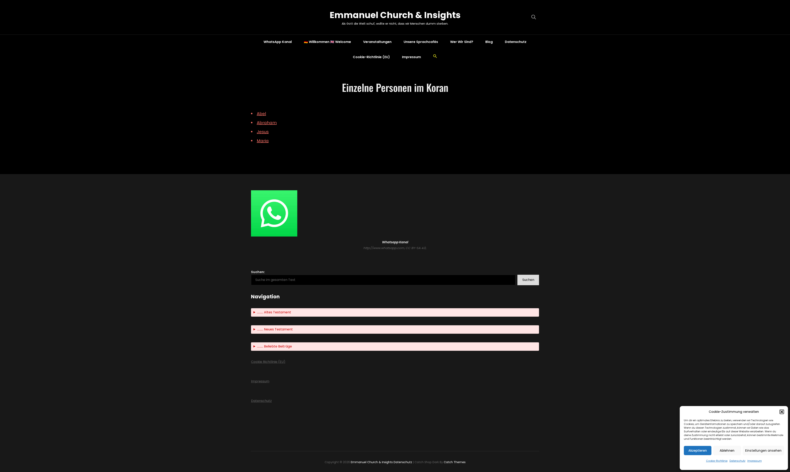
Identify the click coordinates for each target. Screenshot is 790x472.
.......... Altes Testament (274, 312)
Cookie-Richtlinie (716, 461)
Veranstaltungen (377, 41)
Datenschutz (737, 461)
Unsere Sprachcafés (421, 41)
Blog (489, 41)
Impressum (754, 461)
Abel (261, 114)
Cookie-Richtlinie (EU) (371, 57)
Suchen (528, 279)
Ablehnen (727, 450)
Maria (263, 141)
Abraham (267, 123)
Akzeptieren (697, 450)
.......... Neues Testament (275, 329)
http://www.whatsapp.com (384, 248)
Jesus (263, 132)
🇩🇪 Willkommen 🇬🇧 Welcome (327, 41)
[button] (782, 412)
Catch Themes (455, 462)
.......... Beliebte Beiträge (274, 346)
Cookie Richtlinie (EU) (268, 361)
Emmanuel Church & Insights (395, 15)
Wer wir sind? (461, 41)
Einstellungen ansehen (763, 450)
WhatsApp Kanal (278, 41)
